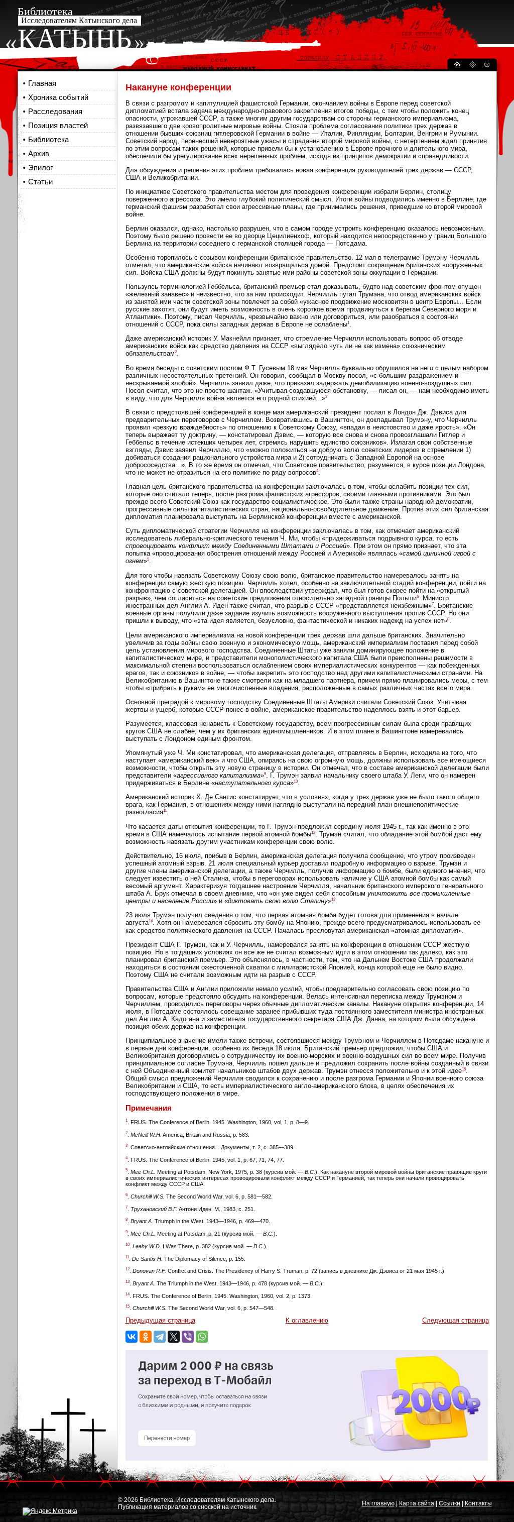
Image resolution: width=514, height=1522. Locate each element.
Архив (38, 153)
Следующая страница (455, 1320)
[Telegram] (160, 1337)
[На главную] (457, 66)
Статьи (40, 181)
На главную (378, 1503)
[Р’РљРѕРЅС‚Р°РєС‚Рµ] (131, 1337)
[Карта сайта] (472, 66)
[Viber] (188, 1337)
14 (151, 921)
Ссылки (449, 1503)
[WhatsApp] (202, 1337)
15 (464, 1069)
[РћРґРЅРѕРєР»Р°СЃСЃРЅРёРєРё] (146, 1337)
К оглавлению (307, 1320)
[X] (174, 1337)
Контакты (478, 1503)
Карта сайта (416, 1503)
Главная (42, 83)
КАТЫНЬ (75, 38)
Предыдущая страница (160, 1320)
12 (313, 832)
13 (333, 899)
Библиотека (48, 139)
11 (165, 810)
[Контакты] (486, 66)
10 (296, 781)
